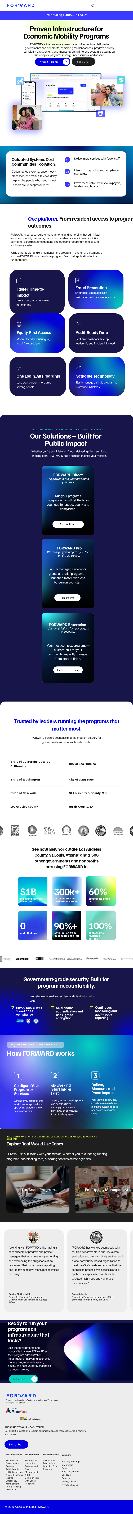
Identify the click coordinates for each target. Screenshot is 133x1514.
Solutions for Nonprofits (31, 1462)
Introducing (67, 14)
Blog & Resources (70, 1471)
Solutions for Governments (13, 1462)
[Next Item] (126, 1189)
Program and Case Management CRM (31, 1470)
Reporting (29, 1483)
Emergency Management (12, 1482)
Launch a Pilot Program (50, 1467)
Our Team (66, 1475)
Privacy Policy (69, 1481)
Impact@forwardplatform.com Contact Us (71, 1464)
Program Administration (13, 1467)
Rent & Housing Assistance (13, 1488)
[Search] (93, 5)
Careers (66, 1478)
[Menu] (122, 5)
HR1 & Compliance (15, 1472)
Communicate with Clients (32, 1479)
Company (66, 1455)
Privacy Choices (70, 1485)
